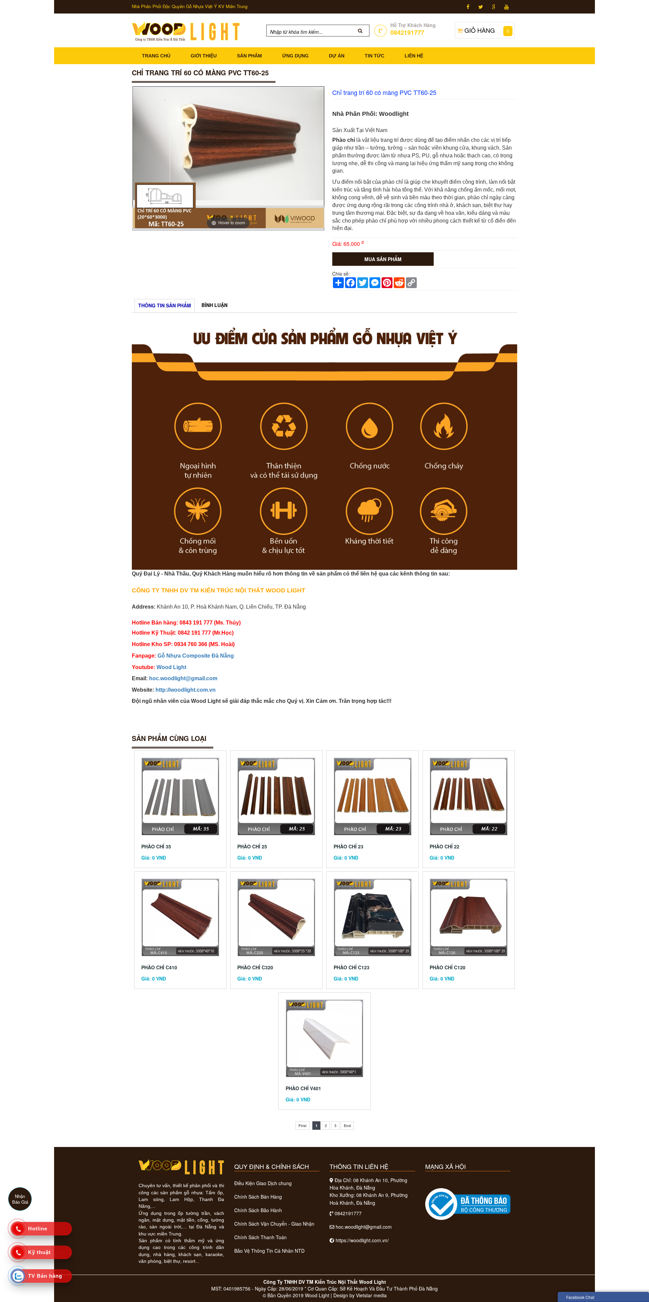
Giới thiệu (204, 55)
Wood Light (171, 667)
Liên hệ (414, 55)
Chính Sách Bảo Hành (258, 1210)
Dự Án (336, 55)
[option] (228, 158)
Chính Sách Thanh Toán (260, 1237)
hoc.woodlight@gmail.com (183, 678)
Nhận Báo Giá (20, 1199)
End (347, 1125)
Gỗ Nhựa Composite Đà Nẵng (196, 656)
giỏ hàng (486, 30)
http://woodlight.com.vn (185, 690)
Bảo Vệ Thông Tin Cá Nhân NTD (269, 1250)
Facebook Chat (580, 1297)
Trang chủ (156, 55)
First (302, 1125)
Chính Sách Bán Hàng (258, 1196)
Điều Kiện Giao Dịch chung (263, 1183)
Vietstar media (371, 1295)
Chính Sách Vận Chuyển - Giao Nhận (274, 1223)
